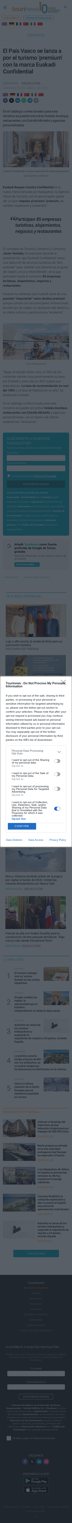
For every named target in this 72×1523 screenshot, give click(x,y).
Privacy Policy (57, 839)
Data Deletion (14, 839)
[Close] (64, 683)
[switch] (57, 761)
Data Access (35, 839)
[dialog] (36, 761)
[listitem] (36, 752)
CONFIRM (22, 826)
